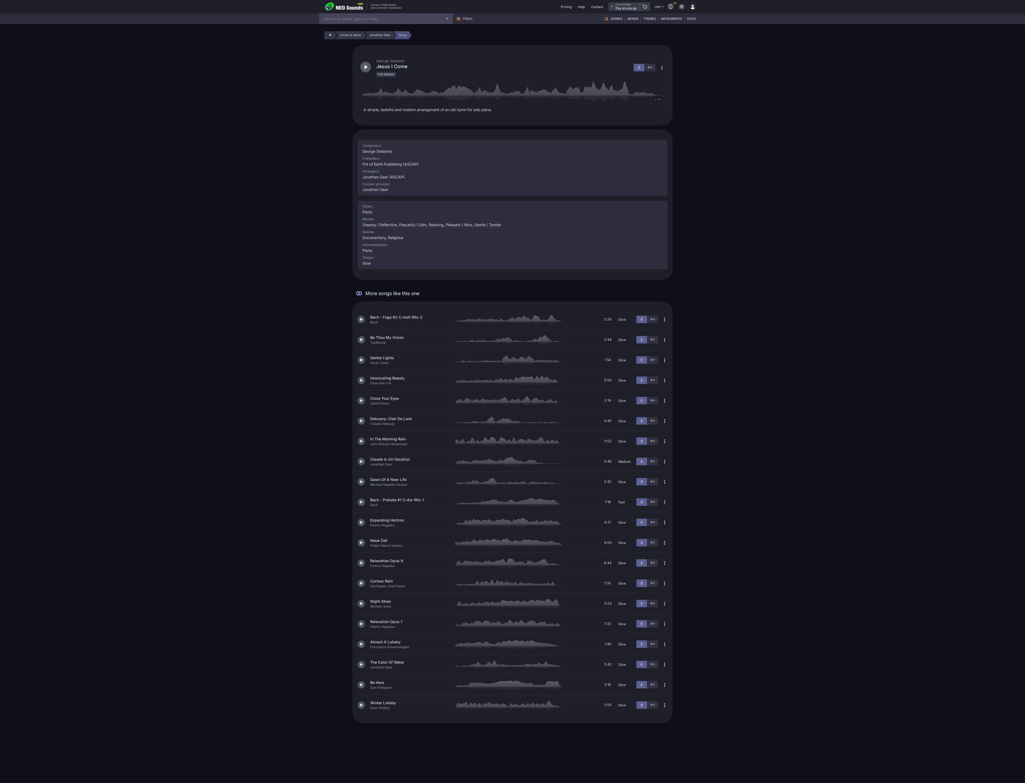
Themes (650, 18)
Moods (633, 18)
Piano (367, 250)
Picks (691, 18)
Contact (597, 7)
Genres (616, 18)
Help (581, 7)
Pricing (566, 7)
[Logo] (344, 7)
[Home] (329, 35)
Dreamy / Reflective (379, 224)
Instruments (671, 18)
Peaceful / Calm (413, 224)
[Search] (447, 18)
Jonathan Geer (375, 189)
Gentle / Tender (487, 224)
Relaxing (436, 224)
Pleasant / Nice (459, 224)
